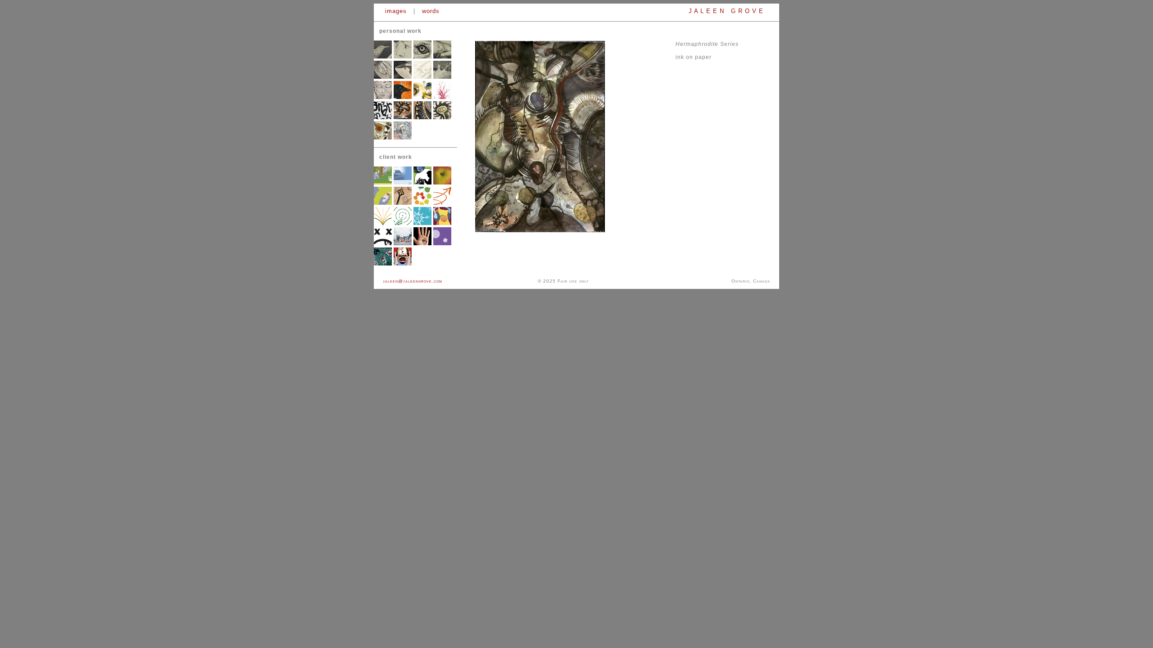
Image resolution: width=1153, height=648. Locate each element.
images (396, 11)
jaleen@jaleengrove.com (412, 281)
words (431, 11)
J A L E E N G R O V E (727, 11)
